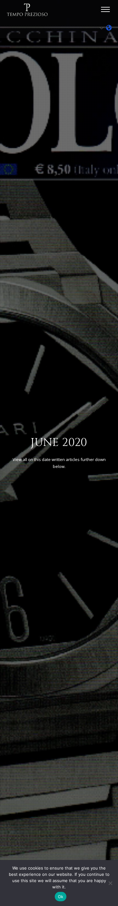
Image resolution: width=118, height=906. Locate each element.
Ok (61, 896)
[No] (110, 883)
